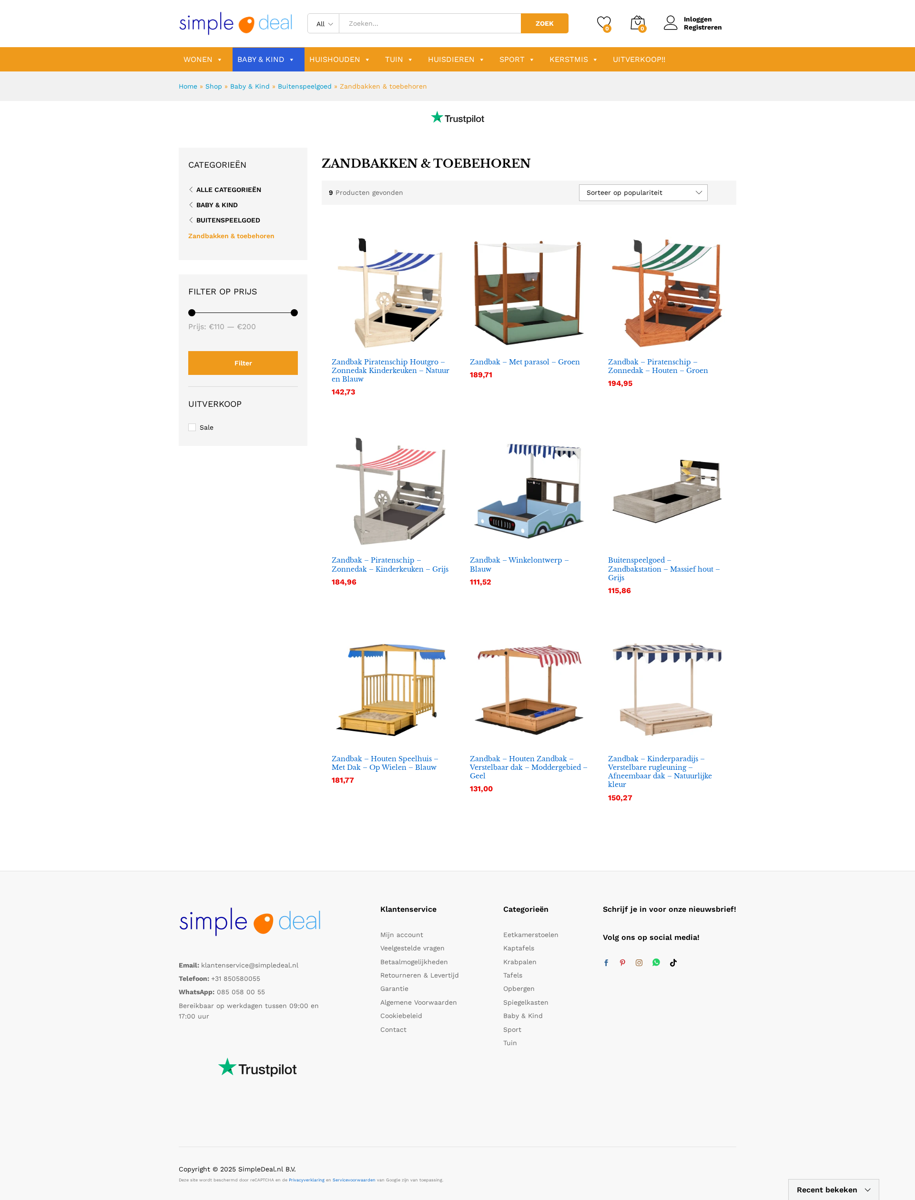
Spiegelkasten (526, 1002)
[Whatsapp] (656, 963)
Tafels (512, 975)
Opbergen (519, 988)
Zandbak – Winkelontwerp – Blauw (519, 564)
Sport (512, 59)
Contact (393, 1029)
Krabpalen (520, 962)
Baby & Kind (261, 59)
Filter (243, 363)
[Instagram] (639, 963)
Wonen (198, 59)
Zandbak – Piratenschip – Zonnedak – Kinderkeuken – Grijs (390, 564)
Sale (207, 427)
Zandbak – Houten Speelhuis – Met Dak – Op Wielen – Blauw (385, 763)
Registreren (703, 27)
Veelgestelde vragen (412, 948)
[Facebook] (606, 963)
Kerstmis (568, 59)
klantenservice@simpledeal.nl (249, 965)
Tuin (394, 59)
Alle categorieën (228, 189)
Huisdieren (451, 59)
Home (188, 86)
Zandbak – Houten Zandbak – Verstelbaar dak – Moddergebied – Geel (529, 767)
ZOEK (545, 23)
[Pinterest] (622, 963)
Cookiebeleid (401, 1015)
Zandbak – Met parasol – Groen (525, 362)
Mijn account (401, 934)
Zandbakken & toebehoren (231, 236)
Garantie (394, 988)
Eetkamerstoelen (531, 934)
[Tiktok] (673, 963)
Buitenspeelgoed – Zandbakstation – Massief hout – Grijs (664, 569)
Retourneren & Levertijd (419, 975)
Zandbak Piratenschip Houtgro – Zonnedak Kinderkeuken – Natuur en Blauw (390, 370)
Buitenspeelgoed (305, 86)
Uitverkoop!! (639, 59)
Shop (213, 86)
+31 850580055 (235, 978)
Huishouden (334, 59)
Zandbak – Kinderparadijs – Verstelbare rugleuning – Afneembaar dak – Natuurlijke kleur (660, 772)
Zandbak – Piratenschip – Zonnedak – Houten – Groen (658, 366)
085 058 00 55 (241, 992)
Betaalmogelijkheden (414, 962)
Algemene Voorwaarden (418, 1002)
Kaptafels (518, 948)
